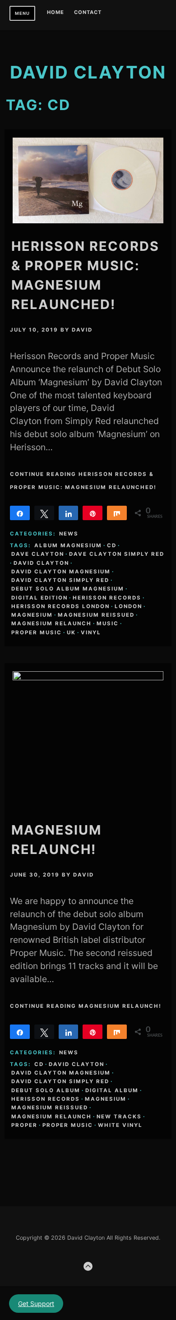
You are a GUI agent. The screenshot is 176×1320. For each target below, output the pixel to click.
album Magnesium (68, 545)
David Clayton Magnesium (61, 571)
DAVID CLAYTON (88, 72)
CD (111, 545)
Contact (88, 12)
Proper (24, 1125)
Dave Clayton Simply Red (116, 554)
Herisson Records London (60, 606)
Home (55, 12)
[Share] (19, 513)
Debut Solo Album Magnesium (67, 589)
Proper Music (36, 632)
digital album (112, 1090)
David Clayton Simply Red (60, 580)
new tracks (119, 1116)
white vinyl (120, 1125)
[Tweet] (44, 513)
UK (71, 632)
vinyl (91, 632)
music (108, 623)
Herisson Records (107, 598)
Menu (22, 13)
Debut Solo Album (45, 1090)
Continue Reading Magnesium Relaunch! (86, 1006)
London (128, 606)
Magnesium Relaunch (51, 623)
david (82, 330)
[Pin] (92, 513)
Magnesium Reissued (96, 615)
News (69, 534)
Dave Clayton (37, 554)
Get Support (36, 1303)
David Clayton (41, 563)
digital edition (39, 598)
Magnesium (32, 615)
